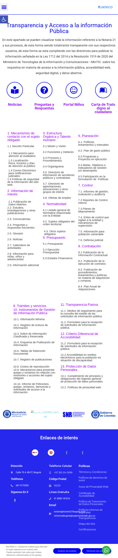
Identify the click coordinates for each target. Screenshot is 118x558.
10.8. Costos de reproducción (31, 366)
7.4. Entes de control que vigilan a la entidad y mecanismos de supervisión (93, 221)
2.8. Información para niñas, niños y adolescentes (20, 256)
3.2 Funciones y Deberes (58, 152)
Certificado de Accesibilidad (87, 494)
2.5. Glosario (15, 233)
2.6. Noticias (15, 239)
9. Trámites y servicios (29, 306)
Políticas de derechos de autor (93, 479)
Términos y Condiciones (93, 471)
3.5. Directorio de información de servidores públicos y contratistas (59, 175)
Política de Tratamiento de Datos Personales (92, 503)
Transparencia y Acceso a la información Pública (59, 28)
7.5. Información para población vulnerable (91, 233)
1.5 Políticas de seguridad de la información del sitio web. (23, 182)
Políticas (84, 466)
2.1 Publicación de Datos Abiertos (19, 203)
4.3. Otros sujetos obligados (55, 233)
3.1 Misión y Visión (54, 146)
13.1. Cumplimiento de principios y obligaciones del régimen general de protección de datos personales (82, 378)
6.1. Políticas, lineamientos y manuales (93, 143)
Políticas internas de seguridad (90, 511)
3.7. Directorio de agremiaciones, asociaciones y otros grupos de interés (55, 188)
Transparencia (87, 518)
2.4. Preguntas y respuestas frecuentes (21, 226)
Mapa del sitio (87, 523)
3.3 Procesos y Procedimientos (52, 159)
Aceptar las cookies (67, 551)
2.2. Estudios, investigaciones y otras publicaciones (21, 210)
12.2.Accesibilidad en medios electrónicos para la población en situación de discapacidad (81, 357)
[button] (4, 19)
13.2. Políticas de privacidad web (81, 387)
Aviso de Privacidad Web (93, 486)
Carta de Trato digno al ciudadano (103, 108)
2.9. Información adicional (23, 265)
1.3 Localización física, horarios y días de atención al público (21, 163)
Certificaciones (87, 529)
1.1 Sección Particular (20, 146)
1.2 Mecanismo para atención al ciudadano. (22, 155)
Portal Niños (73, 104)
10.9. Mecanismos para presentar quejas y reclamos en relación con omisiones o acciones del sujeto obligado (34, 374)
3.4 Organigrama (53, 166)
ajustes (38, 555)
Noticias (15, 104)
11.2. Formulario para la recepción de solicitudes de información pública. (81, 325)
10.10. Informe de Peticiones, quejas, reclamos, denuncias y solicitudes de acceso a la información (32, 388)
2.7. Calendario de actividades (18, 246)
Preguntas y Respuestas (44, 106)
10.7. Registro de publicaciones (32, 359)
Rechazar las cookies (97, 551)
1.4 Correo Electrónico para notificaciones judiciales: (22, 173)
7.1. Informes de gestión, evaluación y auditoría (93, 193)
